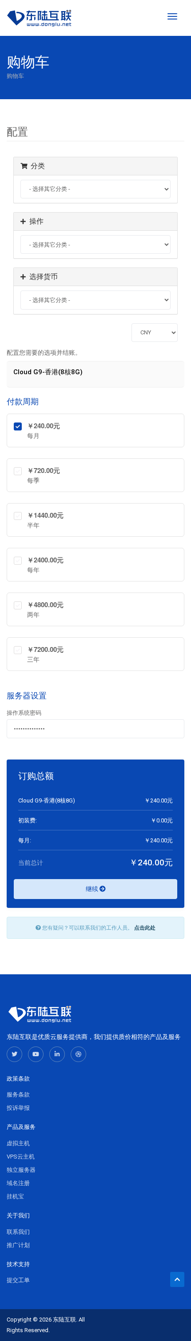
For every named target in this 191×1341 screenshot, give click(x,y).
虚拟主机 (18, 1143)
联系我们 (18, 1232)
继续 (92, 888)
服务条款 (18, 1094)
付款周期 (23, 401)
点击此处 (144, 928)
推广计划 (18, 1245)
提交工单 (18, 1280)
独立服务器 (21, 1170)
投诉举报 (18, 1108)
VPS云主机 (21, 1156)
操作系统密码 (24, 712)
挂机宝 (15, 1196)
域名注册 (18, 1183)
